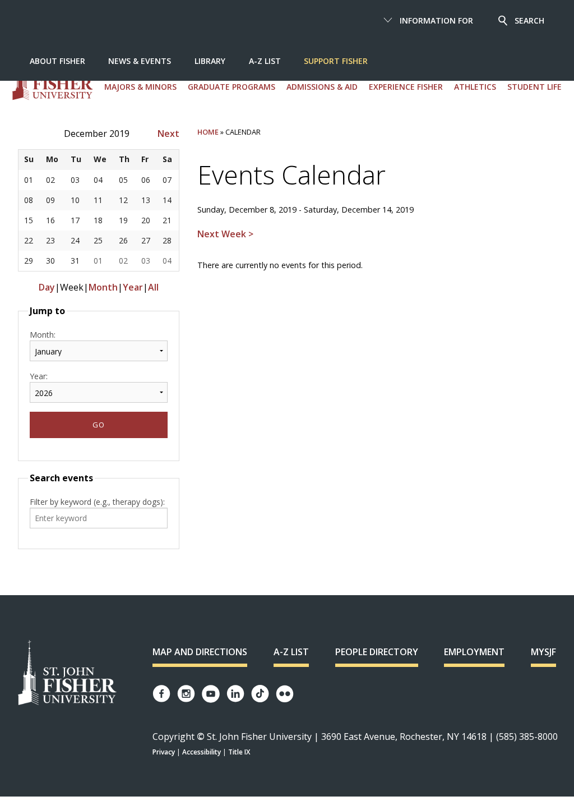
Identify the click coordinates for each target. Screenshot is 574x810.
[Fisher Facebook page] (161, 693)
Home (208, 132)
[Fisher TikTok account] (260, 693)
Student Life (534, 86)
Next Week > (225, 234)
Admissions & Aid (322, 86)
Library (210, 61)
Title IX (239, 752)
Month (103, 287)
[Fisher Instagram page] (186, 693)
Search (529, 20)
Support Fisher (336, 61)
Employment (474, 652)
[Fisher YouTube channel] (211, 694)
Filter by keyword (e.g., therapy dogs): (97, 501)
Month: (42, 334)
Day (47, 287)
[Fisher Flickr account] (285, 694)
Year (133, 287)
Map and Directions (199, 652)
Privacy (163, 752)
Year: (39, 376)
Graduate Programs (231, 86)
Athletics (475, 86)
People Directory (376, 652)
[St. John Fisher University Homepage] (67, 673)
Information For (436, 20)
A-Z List (265, 61)
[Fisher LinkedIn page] (235, 693)
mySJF (543, 652)
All (153, 287)
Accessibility (201, 752)
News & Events (139, 61)
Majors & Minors (140, 86)
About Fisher (57, 61)
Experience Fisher (406, 86)
